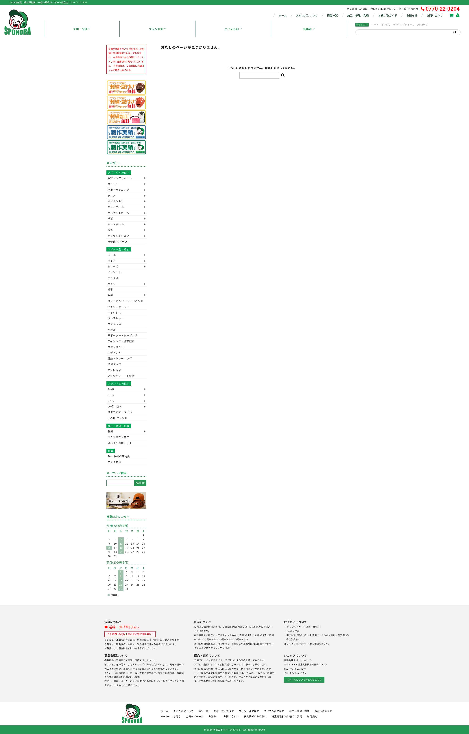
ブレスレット (116, 318)
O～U (111, 401)
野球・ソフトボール (120, 178)
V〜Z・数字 (115, 406)
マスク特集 (114, 462)
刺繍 (110, 431)
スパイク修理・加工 (120, 443)
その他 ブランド (117, 418)
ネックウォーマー (118, 306)
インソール (114, 272)
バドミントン (116, 201)
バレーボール (116, 207)
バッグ (112, 284)
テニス (112, 195)
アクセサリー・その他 (121, 375)
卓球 (110, 218)
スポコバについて (307, 15)
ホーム (283, 15)
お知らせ (412, 15)
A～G (111, 389)
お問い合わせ (435, 15)
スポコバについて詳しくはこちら (304, 679)
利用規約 (312, 716)
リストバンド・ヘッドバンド (124, 301)
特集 (110, 451)
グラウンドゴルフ (118, 236)
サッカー (113, 184)
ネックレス (114, 312)
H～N (111, 395)
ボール (112, 255)
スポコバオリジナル (120, 412)
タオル (112, 329)
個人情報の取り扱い (255, 716)
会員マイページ (195, 716)
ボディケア (114, 352)
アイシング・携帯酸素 (121, 341)
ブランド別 (156, 29)
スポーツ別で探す (119, 172)
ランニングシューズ (403, 24)
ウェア (112, 260)
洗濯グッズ (114, 364)
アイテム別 (232, 29)
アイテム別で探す (118, 249)
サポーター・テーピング (122, 335)
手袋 (110, 295)
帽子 (110, 289)
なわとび (385, 24)
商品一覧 (332, 15)
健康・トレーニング (120, 358)
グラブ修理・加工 (118, 437)
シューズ (113, 266)
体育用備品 (114, 370)
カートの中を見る (171, 716)
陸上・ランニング (118, 189)
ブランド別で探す (119, 383)
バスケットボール (118, 213)
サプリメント (116, 347)
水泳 (110, 230)
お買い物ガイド (387, 15)
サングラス (114, 324)
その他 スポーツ (117, 241)
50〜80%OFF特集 (119, 456)
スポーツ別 (80, 29)
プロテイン (423, 24)
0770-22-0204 (443, 9)
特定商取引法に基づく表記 (287, 716)
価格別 (307, 29)
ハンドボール (116, 224)
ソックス (113, 278)
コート (374, 24)
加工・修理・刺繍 (358, 15)
